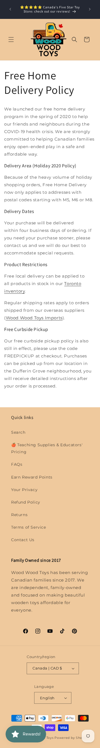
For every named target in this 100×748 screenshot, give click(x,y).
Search (18, 432)
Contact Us (22, 539)
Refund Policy (25, 502)
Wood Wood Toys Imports (34, 317)
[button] (11, 39)
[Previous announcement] (10, 9)
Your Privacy (24, 489)
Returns (19, 514)
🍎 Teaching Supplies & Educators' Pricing (46, 448)
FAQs (16, 464)
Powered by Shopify (71, 738)
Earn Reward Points (31, 477)
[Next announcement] (90, 9)
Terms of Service (28, 527)
